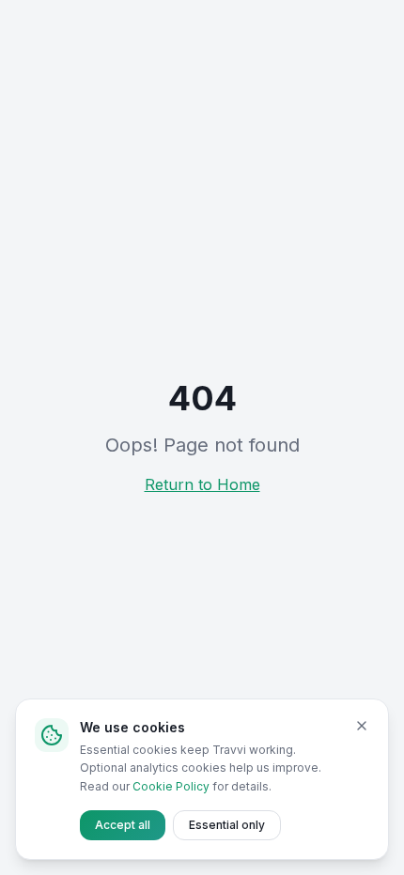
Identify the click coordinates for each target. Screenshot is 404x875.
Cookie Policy (171, 786)
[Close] (361, 725)
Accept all (122, 825)
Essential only (227, 825)
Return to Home (202, 484)
